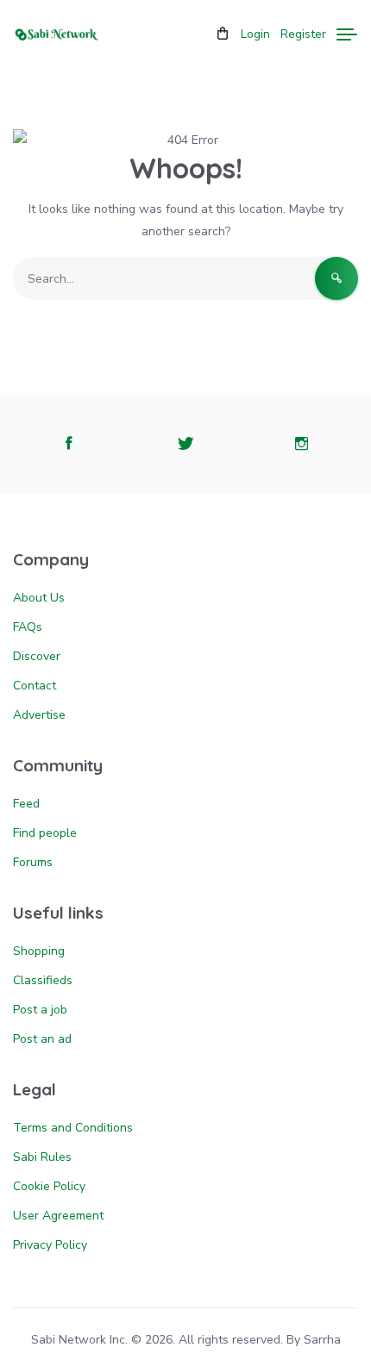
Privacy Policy (50, 1245)
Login (255, 34)
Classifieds (42, 980)
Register (303, 34)
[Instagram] (301, 444)
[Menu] (346, 34)
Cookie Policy (49, 1186)
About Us (39, 597)
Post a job (40, 1009)
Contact (34, 685)
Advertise (39, 715)
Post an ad (42, 1039)
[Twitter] (185, 444)
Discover (36, 656)
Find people (45, 833)
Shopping (39, 951)
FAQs (27, 627)
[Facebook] (69, 444)
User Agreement (58, 1215)
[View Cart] (223, 34)
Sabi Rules (42, 1157)
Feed (26, 803)
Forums (33, 862)
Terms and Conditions (73, 1127)
